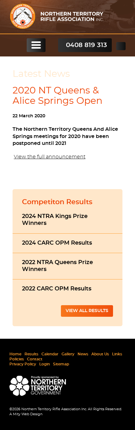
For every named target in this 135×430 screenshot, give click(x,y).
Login (44, 364)
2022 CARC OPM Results (56, 289)
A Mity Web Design (25, 414)
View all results (87, 311)
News (83, 354)
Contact (34, 359)
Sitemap (61, 364)
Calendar (49, 354)
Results (31, 354)
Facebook (121, 46)
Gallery (68, 354)
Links (117, 354)
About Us (100, 354)
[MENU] (36, 45)
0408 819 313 (86, 45)
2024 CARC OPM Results (57, 243)
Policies (16, 359)
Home (15, 354)
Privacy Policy (22, 364)
